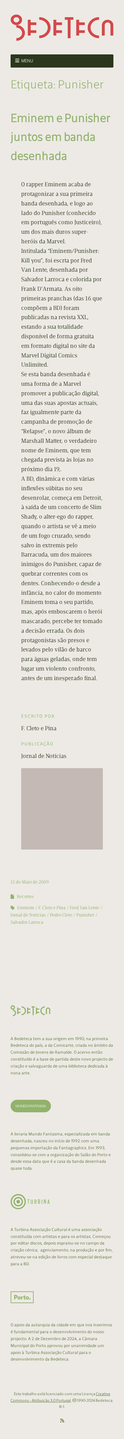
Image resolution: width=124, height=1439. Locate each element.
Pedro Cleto (61, 915)
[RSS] (62, 1420)
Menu (27, 61)
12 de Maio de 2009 (30, 882)
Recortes (25, 896)
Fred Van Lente (84, 908)
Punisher (85, 915)
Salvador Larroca (27, 922)
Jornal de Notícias (28, 915)
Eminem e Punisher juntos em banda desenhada (60, 137)
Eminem (25, 908)
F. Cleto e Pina (51, 908)
